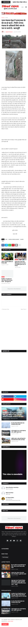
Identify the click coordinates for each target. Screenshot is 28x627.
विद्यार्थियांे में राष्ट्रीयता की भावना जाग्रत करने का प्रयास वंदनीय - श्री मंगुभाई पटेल (6, 280)
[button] (22, 7)
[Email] (16, 245)
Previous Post (5, 309)
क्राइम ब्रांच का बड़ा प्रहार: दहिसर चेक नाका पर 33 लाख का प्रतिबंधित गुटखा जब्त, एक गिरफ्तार (20, 263)
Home (2, 17)
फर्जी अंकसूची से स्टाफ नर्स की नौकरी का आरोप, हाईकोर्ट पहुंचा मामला (18, 431)
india (7, 17)
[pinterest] (20, 540)
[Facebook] (2, 245)
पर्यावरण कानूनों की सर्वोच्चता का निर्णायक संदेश (7, 262)
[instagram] (20, 399)
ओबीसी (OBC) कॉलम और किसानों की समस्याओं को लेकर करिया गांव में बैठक (18, 439)
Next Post (23, 309)
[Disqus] (14, 328)
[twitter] (20, 396)
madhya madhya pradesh (14, 239)
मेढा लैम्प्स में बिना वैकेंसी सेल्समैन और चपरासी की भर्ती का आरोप (17, 423)
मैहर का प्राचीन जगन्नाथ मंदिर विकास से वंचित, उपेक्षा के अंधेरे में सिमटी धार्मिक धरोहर (18, 566)
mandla (21, 239)
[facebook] (7, 396)
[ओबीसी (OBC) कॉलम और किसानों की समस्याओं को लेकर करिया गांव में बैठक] (5, 441)
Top (3, 241)
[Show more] (19, 245)
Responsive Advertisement (14, 288)
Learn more (10, 621)
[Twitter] (6, 245)
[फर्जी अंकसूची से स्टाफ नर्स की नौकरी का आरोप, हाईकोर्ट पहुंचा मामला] (5, 433)
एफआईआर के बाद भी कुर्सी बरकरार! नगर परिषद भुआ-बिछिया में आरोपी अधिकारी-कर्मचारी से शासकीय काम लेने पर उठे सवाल (18, 595)
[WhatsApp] (9, 245)
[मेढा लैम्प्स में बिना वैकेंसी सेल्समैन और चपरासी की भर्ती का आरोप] (5, 425)
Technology (5, 557)
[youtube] (7, 399)
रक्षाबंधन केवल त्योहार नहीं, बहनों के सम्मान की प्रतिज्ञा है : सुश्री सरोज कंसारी (18, 573)
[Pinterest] (13, 245)
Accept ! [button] (5, 624)
